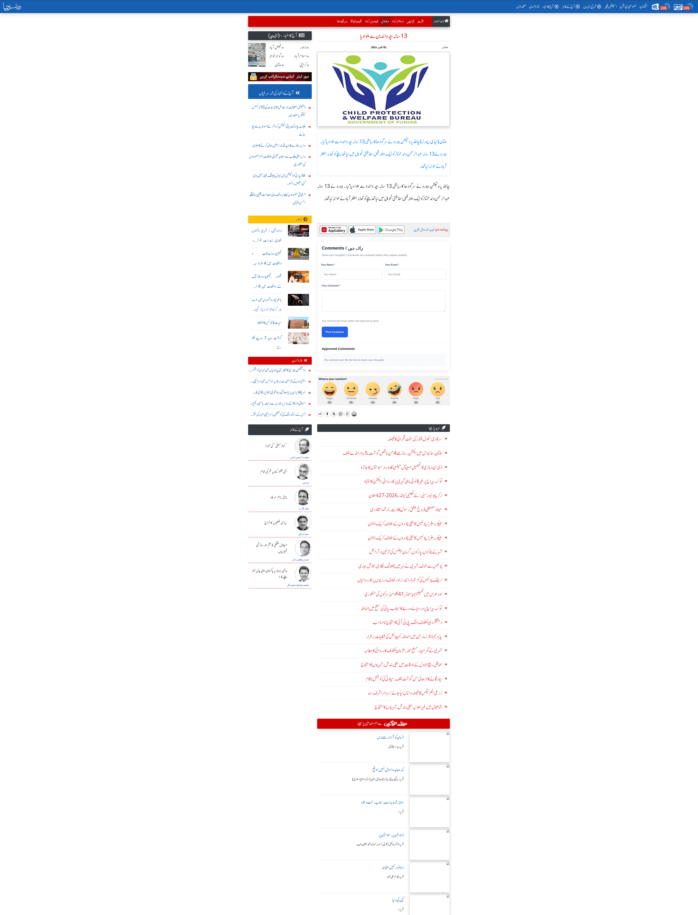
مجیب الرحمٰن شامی (299, 457)
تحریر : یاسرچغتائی (396, 747)
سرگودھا (342, 21)
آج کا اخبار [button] (548, 6)
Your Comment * (331, 285)
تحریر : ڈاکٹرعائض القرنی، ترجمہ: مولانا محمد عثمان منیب (380, 844)
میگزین (643, 6)
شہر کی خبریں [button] (589, 6)
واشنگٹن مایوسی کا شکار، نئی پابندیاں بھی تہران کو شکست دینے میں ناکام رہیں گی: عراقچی (277, 371)
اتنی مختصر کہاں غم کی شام (273, 471)
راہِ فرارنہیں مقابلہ (393, 867)
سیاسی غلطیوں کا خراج (275, 522)
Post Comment (335, 331)
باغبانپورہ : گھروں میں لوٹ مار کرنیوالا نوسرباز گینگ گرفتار (267, 309)
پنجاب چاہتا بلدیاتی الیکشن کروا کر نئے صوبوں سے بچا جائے (278, 130)
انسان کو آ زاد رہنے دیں (390, 737)
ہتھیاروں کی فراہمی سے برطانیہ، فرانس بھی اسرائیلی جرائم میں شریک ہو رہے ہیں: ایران (279, 382)
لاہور (421, 21)
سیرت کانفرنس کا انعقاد (269, 322)
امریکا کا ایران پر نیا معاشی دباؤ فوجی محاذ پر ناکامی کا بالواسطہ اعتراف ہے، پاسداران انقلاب (280, 393)
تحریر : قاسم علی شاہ (395, 877)
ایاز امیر (305, 483)
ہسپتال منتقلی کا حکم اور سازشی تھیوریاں (271, 548)
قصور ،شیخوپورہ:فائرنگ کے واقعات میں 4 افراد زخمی (267, 286)
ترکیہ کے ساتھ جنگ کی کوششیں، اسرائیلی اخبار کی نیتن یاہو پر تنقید (278, 415)
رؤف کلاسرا (304, 509)
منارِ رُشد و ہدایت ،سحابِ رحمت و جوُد (382, 802)
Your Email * (392, 264)
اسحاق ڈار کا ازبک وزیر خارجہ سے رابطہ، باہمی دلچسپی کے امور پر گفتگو (278, 404)
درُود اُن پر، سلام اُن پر (391, 834)
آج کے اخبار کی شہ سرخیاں (276, 93)
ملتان (384, 21)
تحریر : (401, 812)
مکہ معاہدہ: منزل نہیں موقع (388, 769)
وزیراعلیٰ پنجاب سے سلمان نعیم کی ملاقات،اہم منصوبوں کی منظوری (277, 160)
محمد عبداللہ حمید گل (298, 585)
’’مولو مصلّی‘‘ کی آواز (276, 446)
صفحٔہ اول (522, 6)
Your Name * (328, 264)
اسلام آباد (398, 21)
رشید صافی (304, 534)
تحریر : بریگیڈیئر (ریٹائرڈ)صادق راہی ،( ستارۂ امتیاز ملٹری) (378, 779)
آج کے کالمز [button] (568, 6)
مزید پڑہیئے (434, 428)
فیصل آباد (371, 21)
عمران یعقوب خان (300, 560)
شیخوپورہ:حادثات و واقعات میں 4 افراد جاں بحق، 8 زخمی (267, 263)
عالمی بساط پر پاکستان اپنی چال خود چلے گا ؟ (269, 574)
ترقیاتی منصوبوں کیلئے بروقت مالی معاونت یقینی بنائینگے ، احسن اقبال (277, 198)
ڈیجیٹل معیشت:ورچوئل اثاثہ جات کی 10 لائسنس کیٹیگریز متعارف (278, 111)
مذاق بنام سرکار (278, 497)
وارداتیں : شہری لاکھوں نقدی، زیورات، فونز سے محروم (267, 240)
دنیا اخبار (439, 21)
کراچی (410, 21)
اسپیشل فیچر (611, 6)
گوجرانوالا (356, 21)
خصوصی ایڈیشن (628, 6)
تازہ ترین (534, 6)
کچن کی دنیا (398, 900)
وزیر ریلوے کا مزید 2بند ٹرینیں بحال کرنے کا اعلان (278, 145)
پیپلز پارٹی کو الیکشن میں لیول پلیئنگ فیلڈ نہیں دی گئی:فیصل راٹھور (279, 179)
